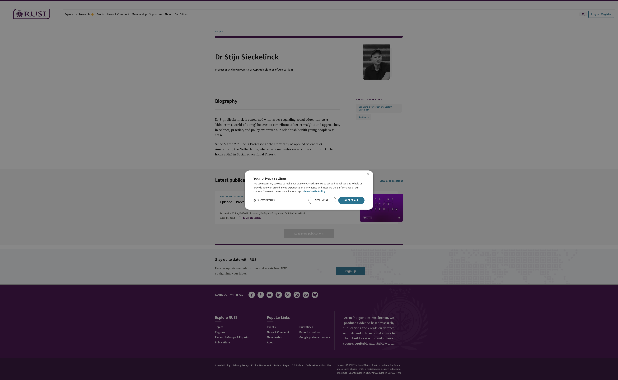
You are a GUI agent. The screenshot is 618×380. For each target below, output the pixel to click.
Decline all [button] (322, 200)
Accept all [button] (351, 200)
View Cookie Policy (314, 191)
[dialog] (309, 190)
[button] (264, 200)
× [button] (368, 174)
